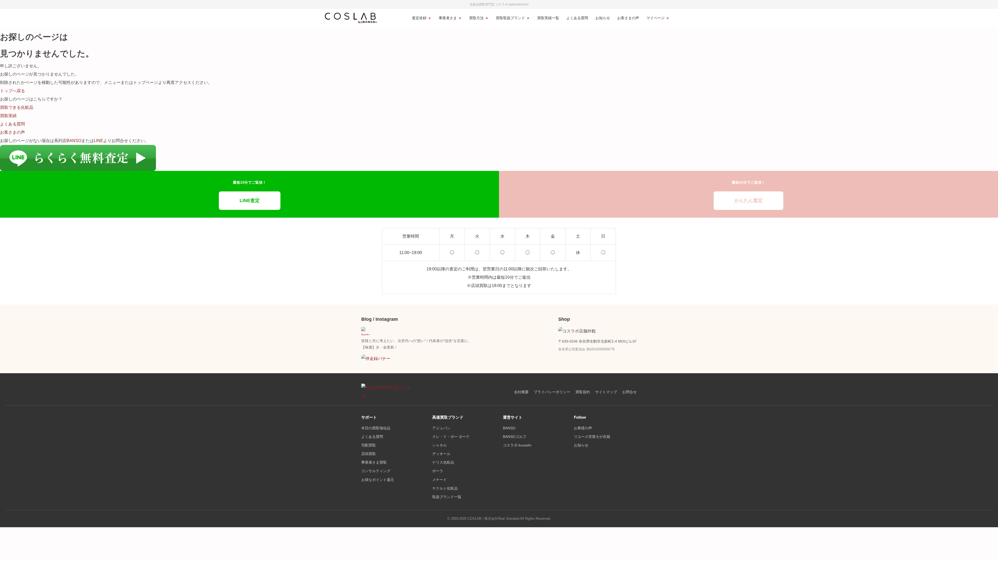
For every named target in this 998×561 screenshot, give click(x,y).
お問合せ (629, 392)
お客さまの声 (628, 18)
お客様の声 (583, 428)
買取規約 (582, 392)
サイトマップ (606, 392)
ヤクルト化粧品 (445, 488)
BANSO (74, 140)
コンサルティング (375, 471)
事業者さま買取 (374, 462)
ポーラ (437, 471)
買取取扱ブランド (510, 18)
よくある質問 (577, 18)
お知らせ (602, 18)
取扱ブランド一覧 (446, 497)
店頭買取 (368, 454)
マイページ (655, 18)
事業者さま (448, 18)
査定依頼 (419, 18)
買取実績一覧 (548, 18)
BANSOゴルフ (514, 437)
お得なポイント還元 (377, 480)
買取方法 (476, 18)
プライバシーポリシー (552, 392)
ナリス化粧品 (443, 462)
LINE (98, 140)
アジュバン (441, 428)
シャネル (439, 445)
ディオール (441, 454)
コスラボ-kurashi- (517, 445)
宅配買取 (368, 445)
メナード (439, 480)
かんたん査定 (748, 200)
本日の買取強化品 (375, 428)
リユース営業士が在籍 (592, 437)
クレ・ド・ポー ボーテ (451, 437)
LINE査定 (250, 200)
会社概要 (521, 392)
